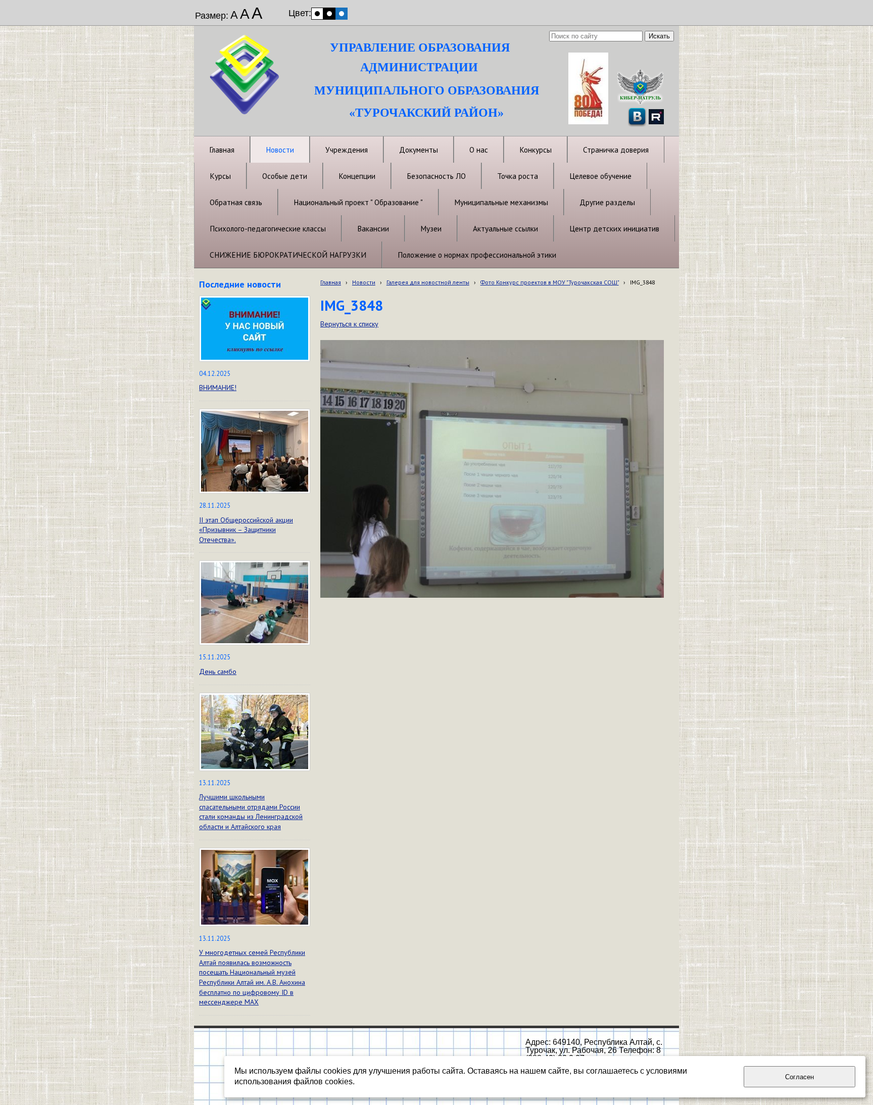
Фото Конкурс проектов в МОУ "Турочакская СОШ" (549, 282)
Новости (363, 282)
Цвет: (299, 13)
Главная (330, 282)
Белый (317, 14)
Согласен (799, 1077)
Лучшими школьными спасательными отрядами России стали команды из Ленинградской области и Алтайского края (251, 811)
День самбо (217, 671)
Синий (341, 14)
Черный (329, 14)
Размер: (211, 16)
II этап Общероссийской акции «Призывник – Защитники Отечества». (246, 529)
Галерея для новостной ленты (427, 282)
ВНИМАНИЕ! (217, 387)
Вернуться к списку (349, 323)
